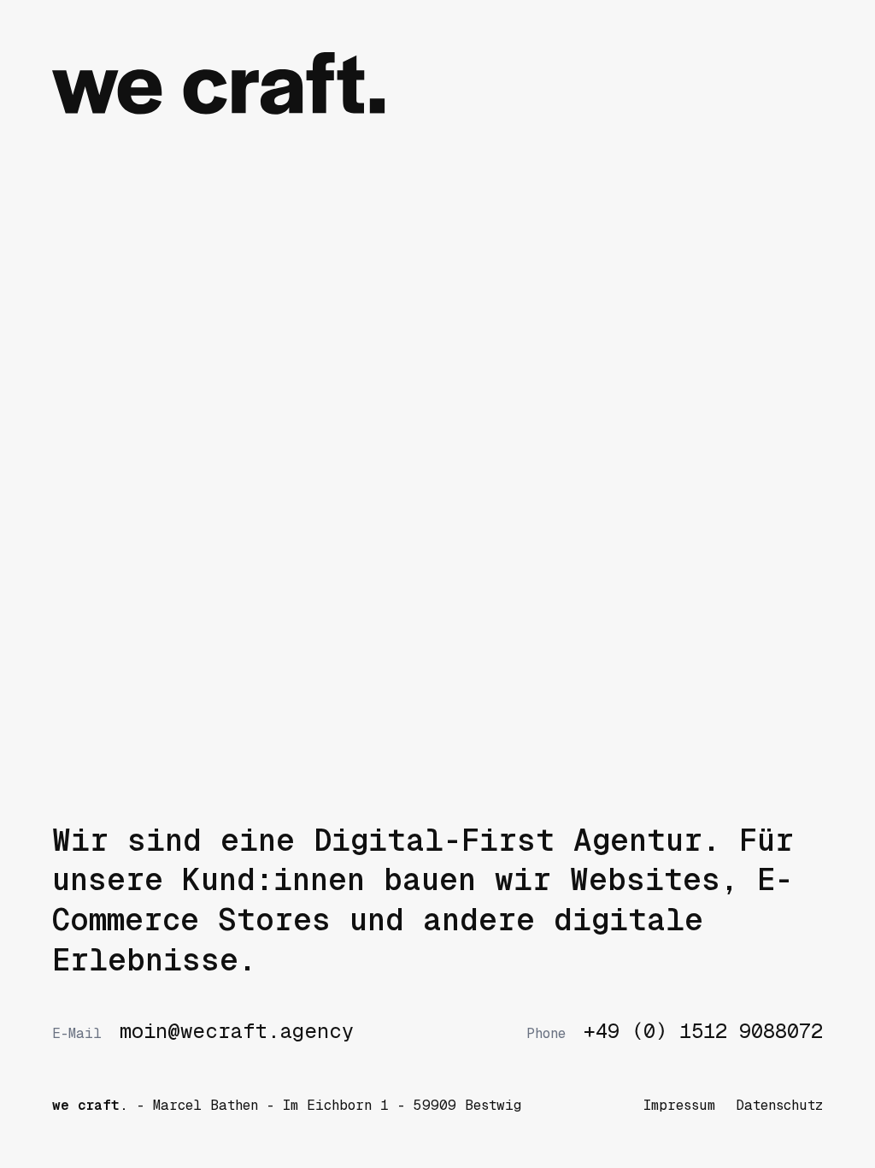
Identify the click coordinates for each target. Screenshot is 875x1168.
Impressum (679, 1105)
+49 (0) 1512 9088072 (674, 1031)
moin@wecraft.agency (202, 1031)
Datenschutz (779, 1105)
